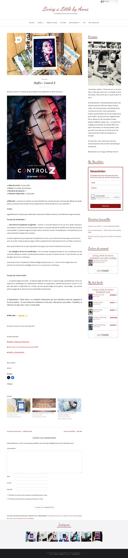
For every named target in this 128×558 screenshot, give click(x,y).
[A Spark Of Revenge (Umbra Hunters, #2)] (90, 327)
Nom (9, 476)
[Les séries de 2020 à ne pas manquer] (44, 405)
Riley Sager (96, 296)
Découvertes (74, 22)
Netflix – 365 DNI (73, 431)
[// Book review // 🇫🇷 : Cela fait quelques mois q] (75, 537)
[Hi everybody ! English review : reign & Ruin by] (42, 537)
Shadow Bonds (97, 310)
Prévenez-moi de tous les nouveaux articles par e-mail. (26, 499)
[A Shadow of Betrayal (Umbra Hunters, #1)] (90, 319)
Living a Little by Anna (65, 9)
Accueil (32, 22)
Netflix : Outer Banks (16, 352)
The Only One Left (98, 295)
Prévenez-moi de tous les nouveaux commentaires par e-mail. (28, 495)
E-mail (9, 483)
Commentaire (11, 448)
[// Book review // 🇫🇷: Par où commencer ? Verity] (64, 537)
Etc (84, 22)
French (106, 1)
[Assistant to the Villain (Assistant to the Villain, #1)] (90, 263)
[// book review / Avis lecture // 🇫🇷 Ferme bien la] (86, 537)
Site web (9, 489)
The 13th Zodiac (98, 302)
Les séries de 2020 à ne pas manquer (43, 413)
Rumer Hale (97, 311)
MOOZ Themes (59, 554)
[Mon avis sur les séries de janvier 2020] (18, 405)
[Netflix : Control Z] (44, 54)
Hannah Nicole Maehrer (99, 262)
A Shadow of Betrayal (99, 317)
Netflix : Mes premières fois (18, 342)
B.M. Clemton (97, 319)
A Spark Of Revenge (99, 325)
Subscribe (105, 206)
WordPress (76, 554)
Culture (63, 22)
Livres (40, 22)
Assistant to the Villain (100, 261)
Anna (48, 87)
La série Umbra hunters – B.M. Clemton (100, 230)
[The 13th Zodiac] (90, 304)
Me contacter (94, 22)
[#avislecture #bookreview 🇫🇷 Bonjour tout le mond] (97, 537)
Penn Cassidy (97, 304)
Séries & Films (52, 22)
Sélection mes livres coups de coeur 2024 (100, 236)
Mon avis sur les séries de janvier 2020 (23, 347)
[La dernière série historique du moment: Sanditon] (69, 405)
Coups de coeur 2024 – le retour (98, 226)
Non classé (45, 79)
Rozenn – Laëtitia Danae (19, 431)
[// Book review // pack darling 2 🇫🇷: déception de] (53, 537)
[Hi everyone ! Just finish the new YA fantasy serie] (31, 537)
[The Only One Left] (90, 297)
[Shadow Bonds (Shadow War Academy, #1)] (90, 312)
